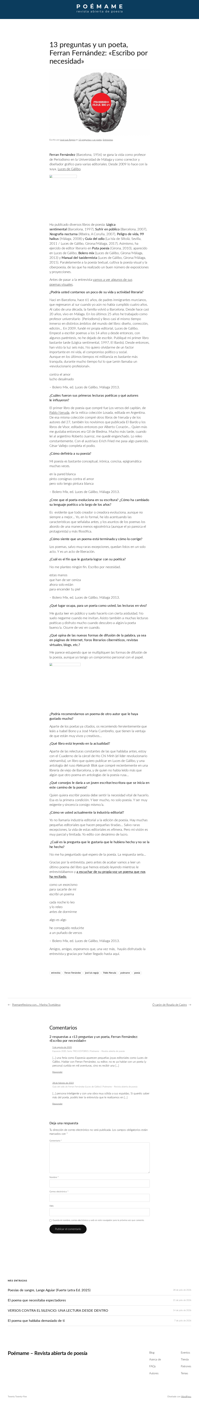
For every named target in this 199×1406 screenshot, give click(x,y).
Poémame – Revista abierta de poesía (47, 1353)
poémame (125, 973)
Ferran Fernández (73, 973)
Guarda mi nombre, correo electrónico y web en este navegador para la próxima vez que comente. (98, 1220)
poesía (137, 973)
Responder (57, 1072)
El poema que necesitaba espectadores (37, 1300)
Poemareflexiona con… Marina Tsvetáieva (36, 1004)
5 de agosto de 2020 (62, 1047)
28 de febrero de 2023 (63, 1083)
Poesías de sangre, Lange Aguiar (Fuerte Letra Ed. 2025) (49, 1290)
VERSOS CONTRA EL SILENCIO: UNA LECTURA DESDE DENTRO (58, 1310)
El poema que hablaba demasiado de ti (36, 1320)
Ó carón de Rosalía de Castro (169, 1004)
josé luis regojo (92, 973)
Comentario (55, 1141)
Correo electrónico (58, 1192)
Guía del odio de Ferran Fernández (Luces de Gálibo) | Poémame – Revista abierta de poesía (94, 1087)
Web (51, 1206)
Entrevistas (108, 140)
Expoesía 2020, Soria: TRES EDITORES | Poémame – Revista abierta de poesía (88, 1051)
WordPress (186, 1397)
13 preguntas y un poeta (90, 140)
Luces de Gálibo (69, 169)
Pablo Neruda (59, 412)
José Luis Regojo (67, 140)
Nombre (54, 1177)
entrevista (55, 973)
